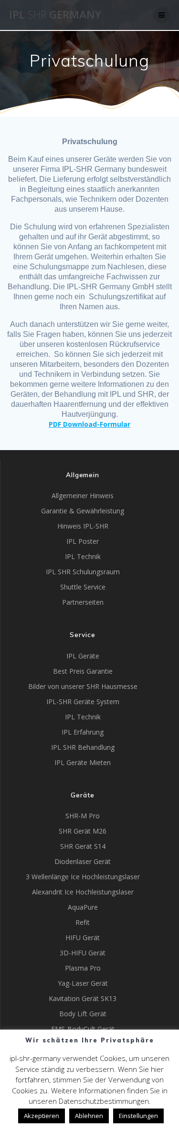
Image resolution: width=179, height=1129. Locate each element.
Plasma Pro (83, 967)
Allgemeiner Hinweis (83, 495)
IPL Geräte (82, 655)
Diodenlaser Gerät (82, 861)
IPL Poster (82, 541)
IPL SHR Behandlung (83, 747)
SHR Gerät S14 (82, 846)
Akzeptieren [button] (41, 1115)
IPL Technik (83, 556)
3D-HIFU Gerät (82, 952)
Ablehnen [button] (89, 1115)
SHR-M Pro (82, 815)
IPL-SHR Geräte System (82, 701)
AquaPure (83, 907)
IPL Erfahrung (83, 731)
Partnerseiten (83, 602)
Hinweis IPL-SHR (82, 525)
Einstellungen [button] (138, 1115)
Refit (82, 922)
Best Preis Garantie (83, 671)
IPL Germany (55, 15)
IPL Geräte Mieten (82, 762)
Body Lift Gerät (82, 1013)
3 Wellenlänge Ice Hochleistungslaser (83, 876)
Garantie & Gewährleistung (82, 510)
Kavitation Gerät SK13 (82, 998)
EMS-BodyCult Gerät (83, 1028)
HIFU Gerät (82, 937)
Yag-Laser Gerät (83, 983)
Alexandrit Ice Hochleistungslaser (83, 891)
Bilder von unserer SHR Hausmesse (82, 686)
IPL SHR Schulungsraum (83, 571)
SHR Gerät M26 (82, 830)
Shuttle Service (82, 586)
